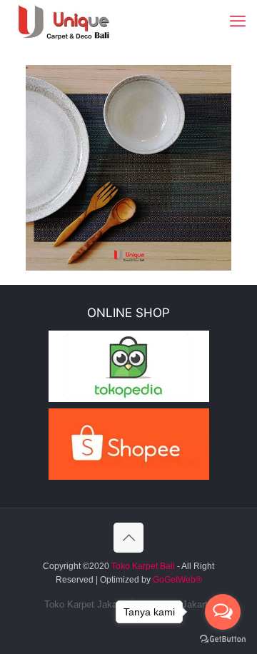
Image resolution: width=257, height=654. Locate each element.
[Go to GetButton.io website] (223, 639)
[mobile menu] (238, 21)
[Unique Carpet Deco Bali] (75, 21)
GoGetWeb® (176, 580)
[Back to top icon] (128, 538)
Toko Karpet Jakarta (86, 604)
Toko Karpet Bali (143, 566)
